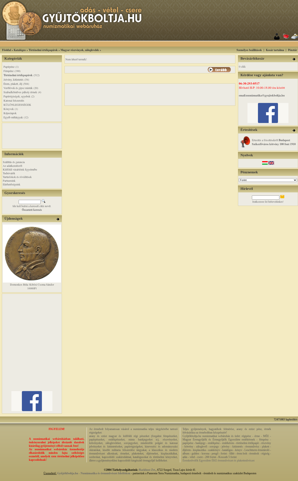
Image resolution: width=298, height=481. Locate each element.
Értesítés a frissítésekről (274, 142)
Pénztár (292, 50)
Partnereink (9, 180)
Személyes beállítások (249, 50)
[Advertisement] (155, 44)
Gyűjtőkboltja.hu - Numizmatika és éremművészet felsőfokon (93, 473)
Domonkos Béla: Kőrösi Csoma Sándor (32, 284)
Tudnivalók (9, 173)
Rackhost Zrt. (147, 469)
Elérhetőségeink (11, 184)
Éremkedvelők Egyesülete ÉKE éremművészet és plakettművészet (218, 460)
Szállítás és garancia (14, 162)
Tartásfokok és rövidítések (17, 177)
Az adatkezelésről (12, 165)
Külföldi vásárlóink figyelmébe (20, 169)
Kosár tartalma (275, 50)
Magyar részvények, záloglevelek (80, 50)
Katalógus (20, 50)
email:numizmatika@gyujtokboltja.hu (262, 95)
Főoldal (6, 50)
